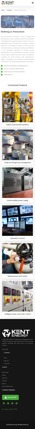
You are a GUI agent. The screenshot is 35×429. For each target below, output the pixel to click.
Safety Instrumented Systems (17, 125)
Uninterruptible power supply (17, 200)
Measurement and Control (17, 276)
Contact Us (7, 363)
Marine (4, 383)
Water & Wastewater (7, 386)
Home (3, 10)
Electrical (4, 378)
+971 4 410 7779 (10, 409)
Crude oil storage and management (17, 162)
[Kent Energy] (7, 3)
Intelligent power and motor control (17, 314)
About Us (6, 360)
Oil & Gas (9, 10)
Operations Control (17, 238)
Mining (4, 375)
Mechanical (5, 372)
